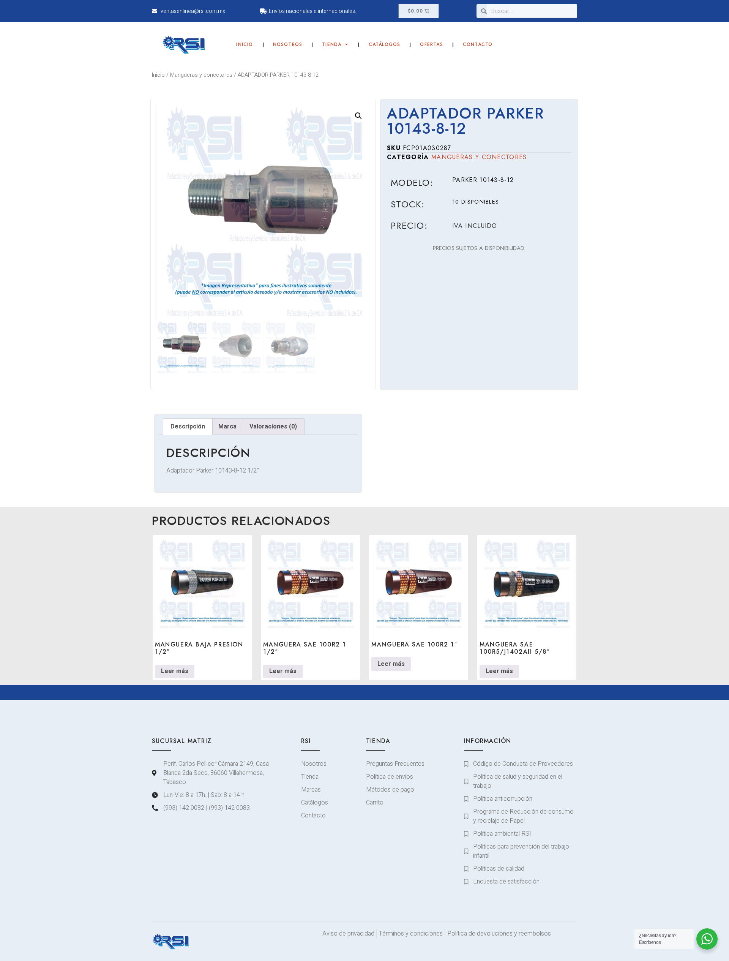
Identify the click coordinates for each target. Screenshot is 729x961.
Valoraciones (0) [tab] (273, 426)
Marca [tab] (227, 426)
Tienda (331, 44)
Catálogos (385, 44)
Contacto (478, 44)
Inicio (244, 44)
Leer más (174, 671)
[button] (358, 116)
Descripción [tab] (187, 426)
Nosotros (288, 44)
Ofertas (431, 44)
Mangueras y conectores (201, 75)
